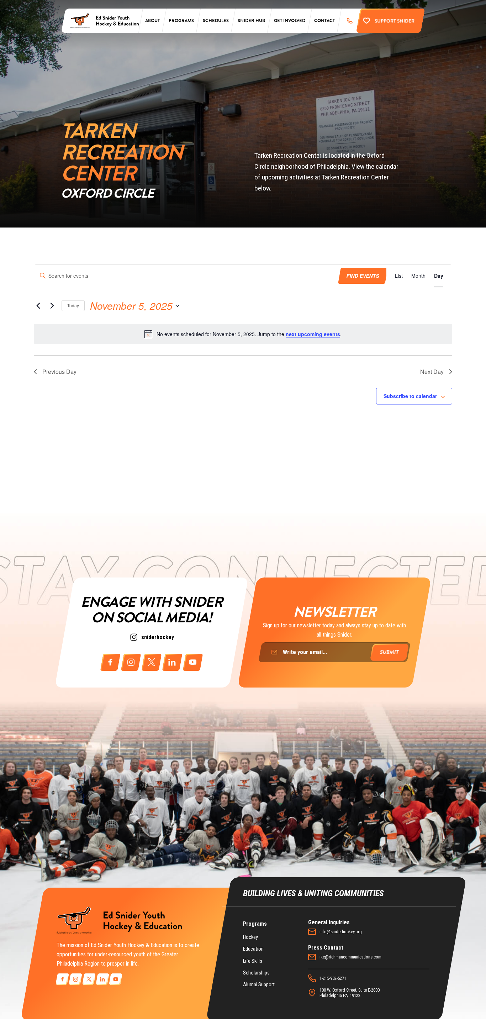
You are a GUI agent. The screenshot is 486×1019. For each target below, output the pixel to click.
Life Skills (252, 961)
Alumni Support (259, 985)
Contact (324, 20)
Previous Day (59, 371)
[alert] (243, 334)
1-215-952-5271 (332, 978)
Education (253, 949)
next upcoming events (313, 334)
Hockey (250, 937)
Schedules (216, 20)
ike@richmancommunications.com (350, 957)
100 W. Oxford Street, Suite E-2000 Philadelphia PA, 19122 (349, 992)
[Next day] (52, 306)
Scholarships (256, 973)
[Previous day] (38, 306)
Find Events (363, 275)
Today (73, 305)
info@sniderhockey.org (340, 931)
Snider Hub (251, 20)
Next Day (432, 371)
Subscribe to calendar (410, 395)
